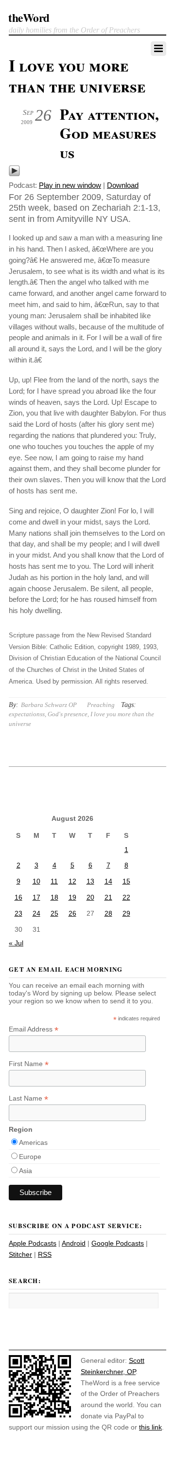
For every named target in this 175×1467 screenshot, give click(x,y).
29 (126, 913)
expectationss (27, 714)
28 (108, 913)
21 (108, 897)
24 (36, 913)
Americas (33, 1142)
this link (150, 1427)
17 (36, 897)
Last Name (28, 1098)
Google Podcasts (117, 1243)
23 (18, 913)
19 (72, 897)
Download (123, 185)
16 (18, 897)
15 (126, 881)
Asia (25, 1171)
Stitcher (20, 1254)
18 (54, 897)
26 (72, 913)
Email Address (33, 1029)
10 (36, 881)
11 (54, 881)
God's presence (68, 714)
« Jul (16, 943)
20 (90, 897)
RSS (45, 1254)
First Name (29, 1064)
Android (74, 1243)
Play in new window (70, 185)
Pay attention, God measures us (109, 133)
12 (72, 881)
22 (126, 897)
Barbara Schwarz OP (49, 704)
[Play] (14, 174)
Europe (30, 1156)
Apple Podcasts (32, 1243)
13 (90, 881)
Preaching (101, 704)
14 (108, 881)
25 (54, 913)
